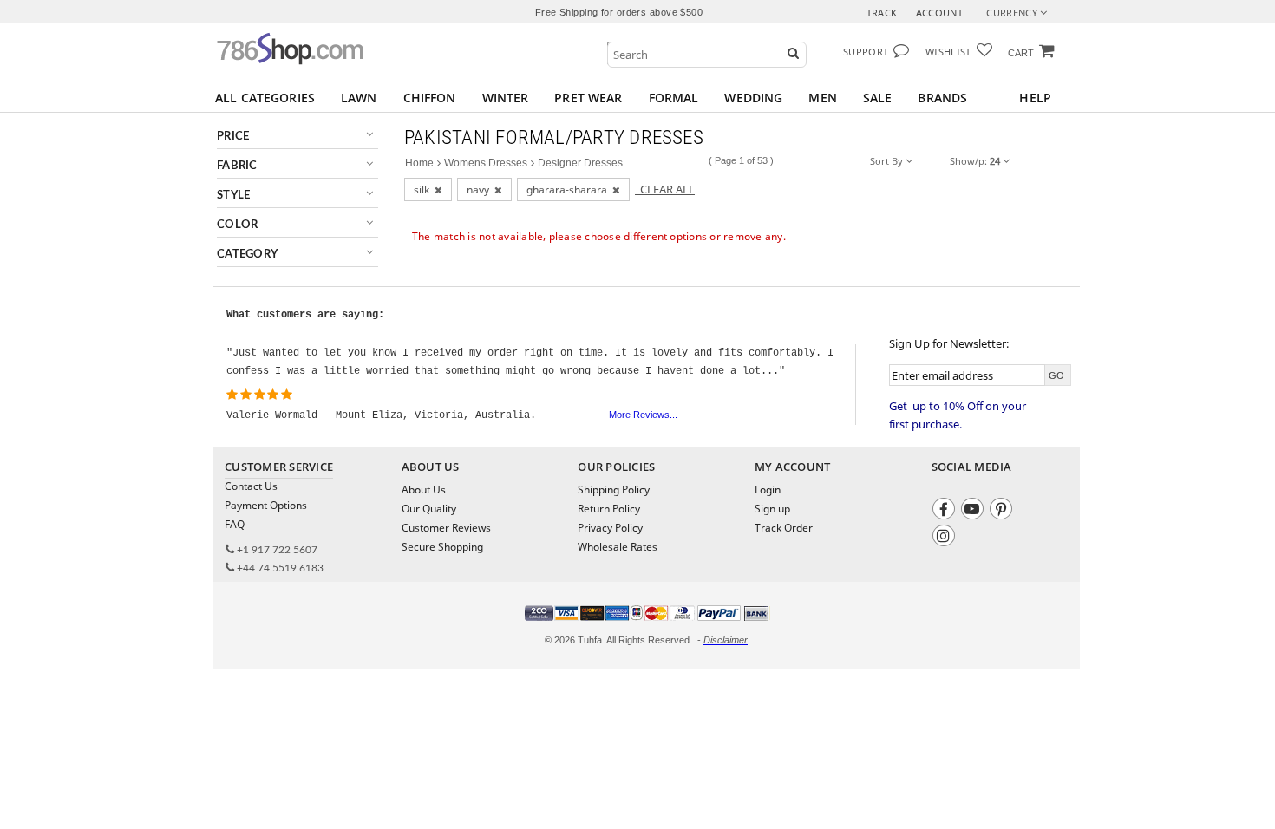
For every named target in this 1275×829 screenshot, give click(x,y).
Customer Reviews (446, 527)
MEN (822, 97)
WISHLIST (948, 51)
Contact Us (251, 486)
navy (480, 189)
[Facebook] (946, 511)
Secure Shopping (442, 546)
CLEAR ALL (665, 189)
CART (1021, 53)
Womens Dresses (485, 163)
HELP (1035, 97)
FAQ (235, 524)
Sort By (888, 160)
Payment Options (266, 505)
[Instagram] (946, 538)
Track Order (784, 527)
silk (424, 189)
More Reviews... (643, 414)
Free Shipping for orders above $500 (619, 12)
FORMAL (674, 97)
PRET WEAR (588, 97)
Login (768, 489)
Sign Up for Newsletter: (949, 343)
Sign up (772, 508)
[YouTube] (974, 511)
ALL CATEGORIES (265, 97)
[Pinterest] (1003, 511)
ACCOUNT (939, 12)
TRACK (882, 12)
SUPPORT (865, 51)
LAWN (359, 97)
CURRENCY (1013, 12)
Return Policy (609, 508)
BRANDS (942, 97)
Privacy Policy (610, 527)
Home (419, 163)
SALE (877, 97)
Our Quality (429, 508)
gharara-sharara (569, 189)
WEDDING (753, 97)
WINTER (505, 97)
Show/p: (975, 160)
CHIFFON (429, 97)
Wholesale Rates (617, 546)
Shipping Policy (614, 489)
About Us (424, 489)
